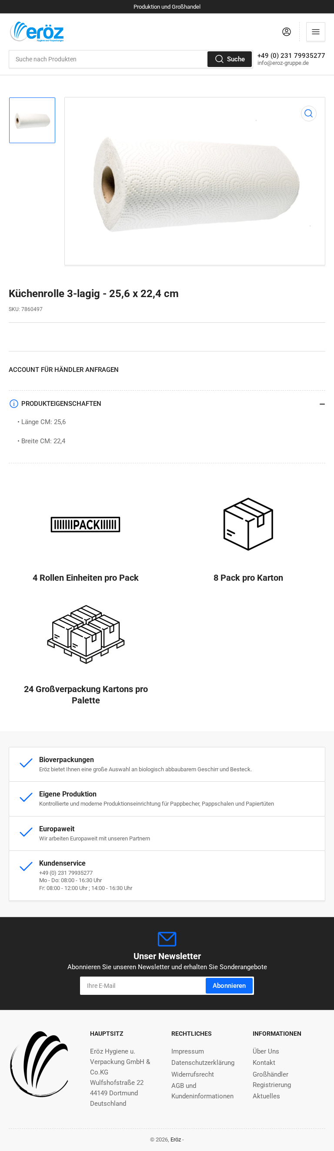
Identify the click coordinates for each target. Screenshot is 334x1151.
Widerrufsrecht (192, 1074)
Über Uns (266, 1051)
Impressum (187, 1051)
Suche (236, 59)
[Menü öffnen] (315, 31)
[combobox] (131, 59)
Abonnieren (229, 986)
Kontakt (264, 1063)
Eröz (175, 1139)
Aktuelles (266, 1096)
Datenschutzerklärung (202, 1063)
